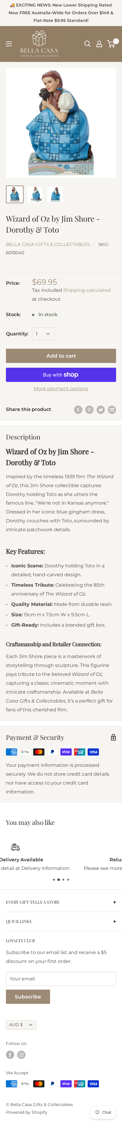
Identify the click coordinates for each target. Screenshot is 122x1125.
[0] (111, 43)
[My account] (99, 44)
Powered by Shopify (26, 1112)
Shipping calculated (87, 290)
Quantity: (17, 334)
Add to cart (61, 356)
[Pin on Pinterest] (89, 409)
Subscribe (28, 997)
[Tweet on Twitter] (101, 409)
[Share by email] (112, 409)
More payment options (61, 388)
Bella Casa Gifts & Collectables (48, 244)
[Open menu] (9, 43)
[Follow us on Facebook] (10, 1055)
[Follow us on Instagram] (21, 1055)
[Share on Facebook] (78, 409)
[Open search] (87, 44)
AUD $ (16, 1024)
